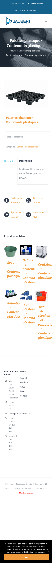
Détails (10, 252)
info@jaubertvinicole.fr (12, 413)
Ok (26, 557)
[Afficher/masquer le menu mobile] (46, 20)
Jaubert (10, 484)
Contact (23, 395)
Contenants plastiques (27, 146)
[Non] (48, 551)
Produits (24, 382)
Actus (22, 386)
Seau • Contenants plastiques (15, 269)
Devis (22, 391)
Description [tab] (9, 161)
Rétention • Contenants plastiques (15, 309)
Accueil (23, 378)
